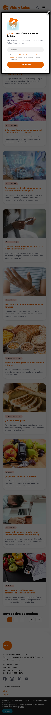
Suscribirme (25, 64)
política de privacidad (24, 55)
